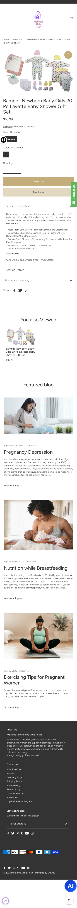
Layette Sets (17, 39)
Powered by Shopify (45, 872)
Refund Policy (13, 789)
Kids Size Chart (14, 769)
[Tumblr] (22, 833)
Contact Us (73, 192)
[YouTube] (27, 833)
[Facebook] (8, 833)
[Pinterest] (18, 833)
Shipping (7, 126)
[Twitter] (12, 833)
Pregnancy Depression (28, 452)
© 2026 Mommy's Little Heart (18, 872)
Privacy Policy (13, 785)
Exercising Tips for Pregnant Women (34, 680)
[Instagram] (32, 833)
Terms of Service (15, 793)
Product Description (17, 206)
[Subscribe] (64, 823)
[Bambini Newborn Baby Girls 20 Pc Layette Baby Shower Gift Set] (21, 336)
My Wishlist (12, 797)
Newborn (10, 139)
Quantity (8, 163)
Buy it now (38, 192)
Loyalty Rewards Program (19, 801)
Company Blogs (14, 777)
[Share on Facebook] (14, 290)
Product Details (14, 270)
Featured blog (38, 385)
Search (10, 773)
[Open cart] (71, 17)
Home (6, 39)
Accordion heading (17, 280)
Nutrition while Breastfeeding (36, 568)
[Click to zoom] (68, 55)
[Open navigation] (6, 17)
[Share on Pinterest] (26, 290)
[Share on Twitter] (20, 290)
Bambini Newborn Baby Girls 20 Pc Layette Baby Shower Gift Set (20, 352)
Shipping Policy (14, 781)
